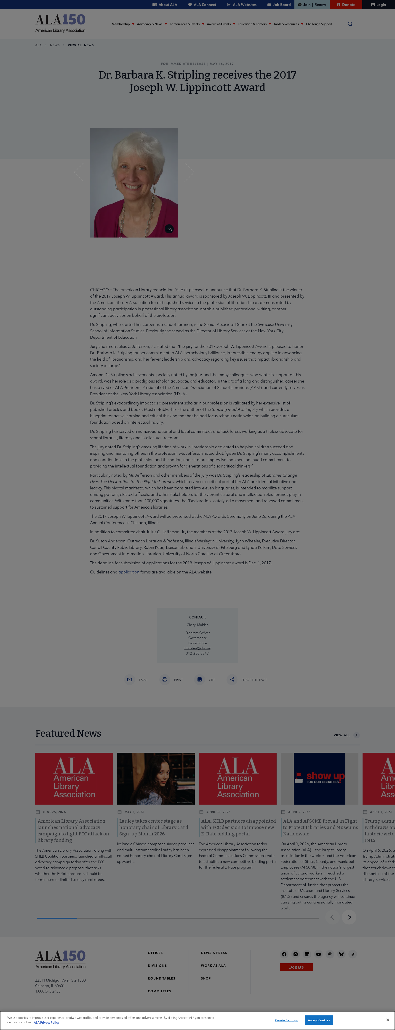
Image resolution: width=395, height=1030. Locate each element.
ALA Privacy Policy (46, 1022)
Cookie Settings (286, 1020)
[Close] (388, 1020)
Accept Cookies (319, 1020)
